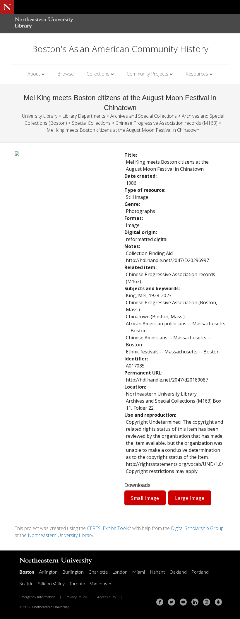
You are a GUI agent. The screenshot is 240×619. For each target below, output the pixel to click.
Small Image (145, 498)
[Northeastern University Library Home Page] (44, 23)
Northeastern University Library (60, 535)
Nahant (157, 572)
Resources (197, 74)
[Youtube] (183, 602)
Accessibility (106, 597)
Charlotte (98, 572)
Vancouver (101, 584)
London (120, 572)
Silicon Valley (51, 584)
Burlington (73, 572)
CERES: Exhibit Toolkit (109, 528)
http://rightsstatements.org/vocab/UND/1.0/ (174, 464)
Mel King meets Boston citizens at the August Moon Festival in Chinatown (123, 130)
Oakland (178, 572)
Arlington (48, 572)
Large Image (190, 498)
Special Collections (91, 123)
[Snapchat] (218, 602)
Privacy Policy (76, 597)
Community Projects (147, 74)
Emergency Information (37, 597)
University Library (39, 116)
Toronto (77, 584)
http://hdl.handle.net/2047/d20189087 (167, 380)
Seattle (26, 584)
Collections (98, 74)
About (34, 74)
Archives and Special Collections (143, 116)
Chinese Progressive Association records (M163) (166, 123)
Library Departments (83, 116)
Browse (65, 74)
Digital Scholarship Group (197, 528)
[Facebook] (159, 602)
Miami (138, 572)
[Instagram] (206, 602)
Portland (200, 572)
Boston (26, 572)
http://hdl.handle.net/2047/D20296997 (167, 260)
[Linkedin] (194, 602)
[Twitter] (171, 602)
